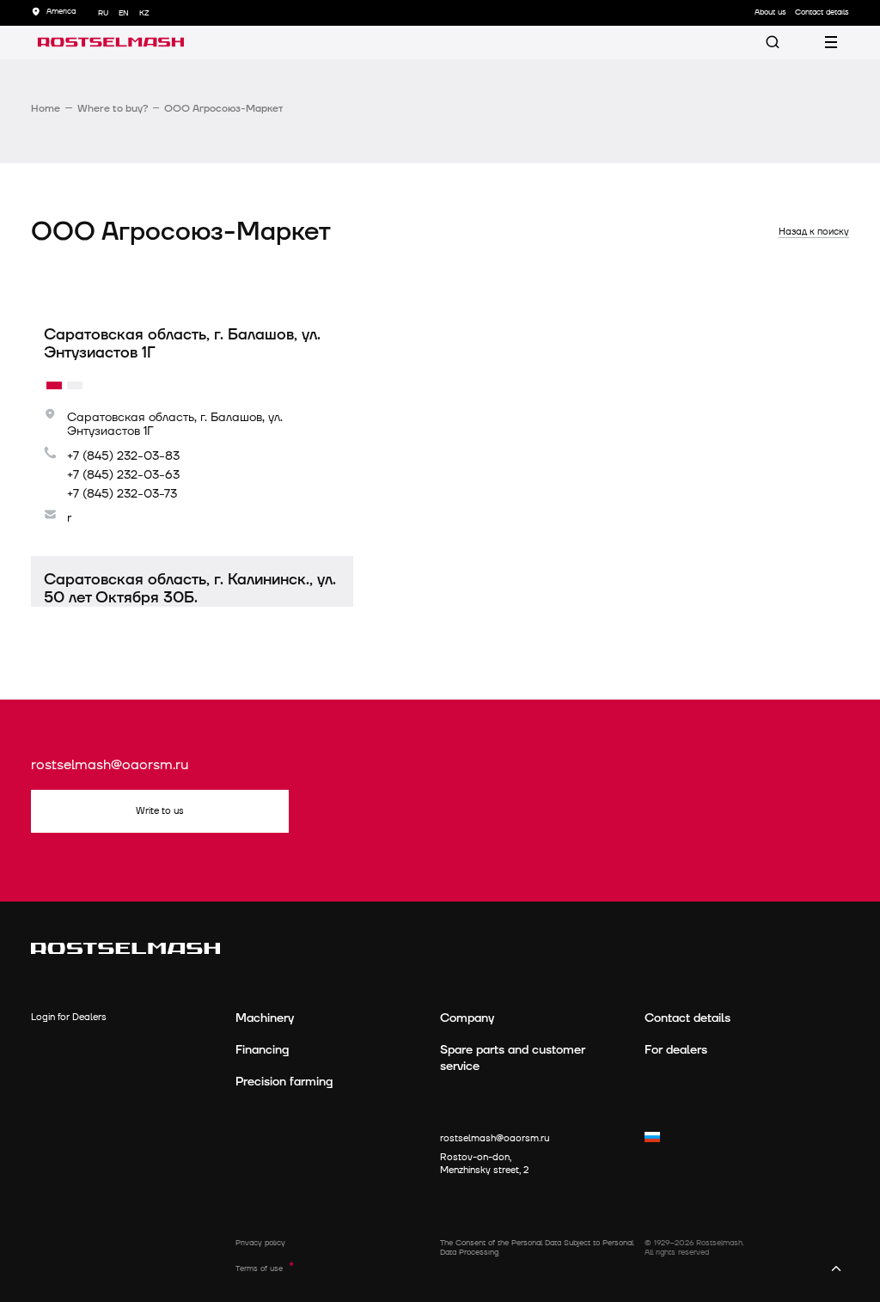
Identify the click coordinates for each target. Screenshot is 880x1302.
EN (124, 13)
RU (103, 13)
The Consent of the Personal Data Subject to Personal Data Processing (536, 1248)
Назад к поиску (814, 231)
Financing (262, 1050)
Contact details (687, 1018)
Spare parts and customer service (512, 1058)
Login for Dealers (69, 1017)
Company (467, 1018)
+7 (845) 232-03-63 (123, 475)
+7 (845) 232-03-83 (123, 456)
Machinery (264, 1018)
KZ (144, 13)
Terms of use (259, 1268)
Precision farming (284, 1081)
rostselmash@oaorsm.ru (109, 765)
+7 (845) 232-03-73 (122, 494)
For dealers (676, 1050)
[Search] (772, 42)
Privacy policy (260, 1243)
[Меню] (831, 42)
